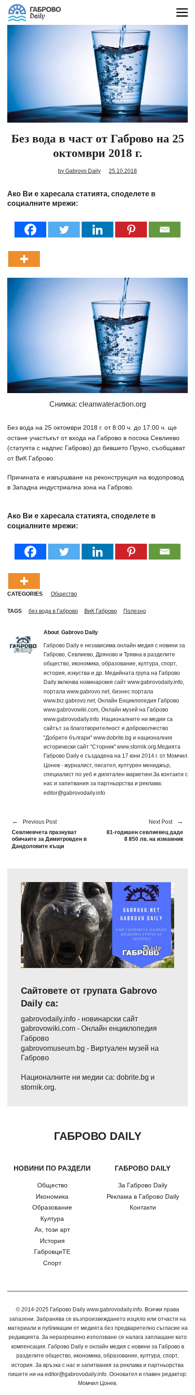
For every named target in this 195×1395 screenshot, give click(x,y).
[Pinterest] (131, 223)
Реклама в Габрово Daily (143, 1196)
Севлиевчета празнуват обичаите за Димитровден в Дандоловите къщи (49, 834)
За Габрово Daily (142, 1185)
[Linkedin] (97, 223)
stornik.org (37, 1087)
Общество (64, 594)
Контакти (143, 1207)
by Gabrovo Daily (79, 171)
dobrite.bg (133, 1077)
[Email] (164, 223)
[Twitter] (64, 223)
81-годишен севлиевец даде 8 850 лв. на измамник (145, 831)
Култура (52, 1218)
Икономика (52, 1196)
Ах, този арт (52, 1229)
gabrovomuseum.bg (53, 1048)
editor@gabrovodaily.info (76, 1374)
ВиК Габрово (100, 611)
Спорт (52, 1263)
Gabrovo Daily (79, 632)
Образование (52, 1207)
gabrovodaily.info (48, 1019)
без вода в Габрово (53, 611)
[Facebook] (30, 223)
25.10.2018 (123, 171)
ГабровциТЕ (52, 1251)
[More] (24, 253)
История (52, 1240)
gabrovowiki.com (48, 1028)
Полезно (134, 611)
